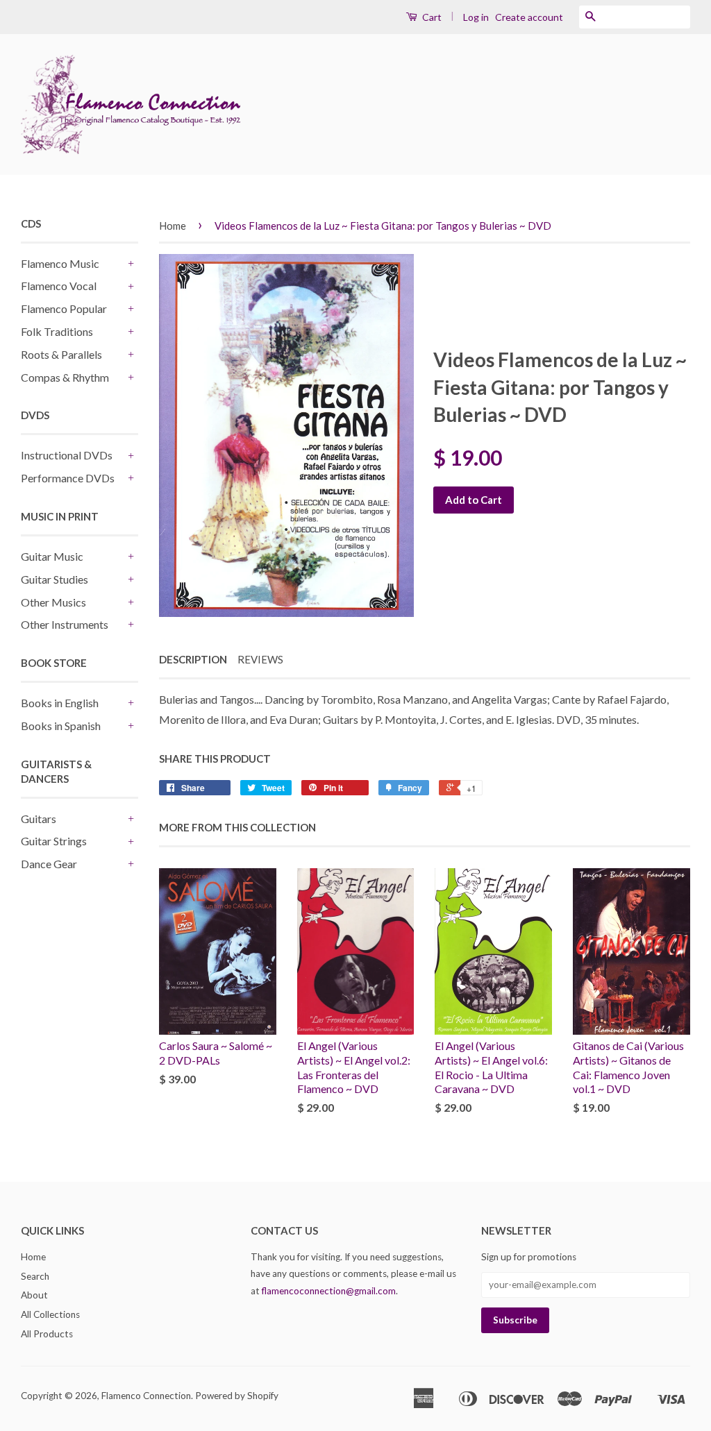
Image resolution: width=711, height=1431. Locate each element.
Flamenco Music (60, 263)
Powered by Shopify (236, 1395)
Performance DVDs (68, 477)
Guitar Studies (54, 579)
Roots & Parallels (61, 354)
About (34, 1295)
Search (35, 1276)
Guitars (38, 818)
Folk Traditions (57, 331)
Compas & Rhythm (65, 377)
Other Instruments (64, 624)
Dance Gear (49, 863)
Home (172, 225)
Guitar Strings (54, 840)
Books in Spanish (61, 725)
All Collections (50, 1314)
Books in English (60, 702)
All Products (47, 1333)
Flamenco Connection (146, 1395)
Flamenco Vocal (59, 285)
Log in (476, 17)
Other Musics (53, 602)
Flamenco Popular (64, 308)
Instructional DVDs (66, 455)
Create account (529, 17)
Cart (431, 17)
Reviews (260, 659)
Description (193, 659)
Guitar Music (52, 556)
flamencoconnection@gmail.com (329, 1290)
